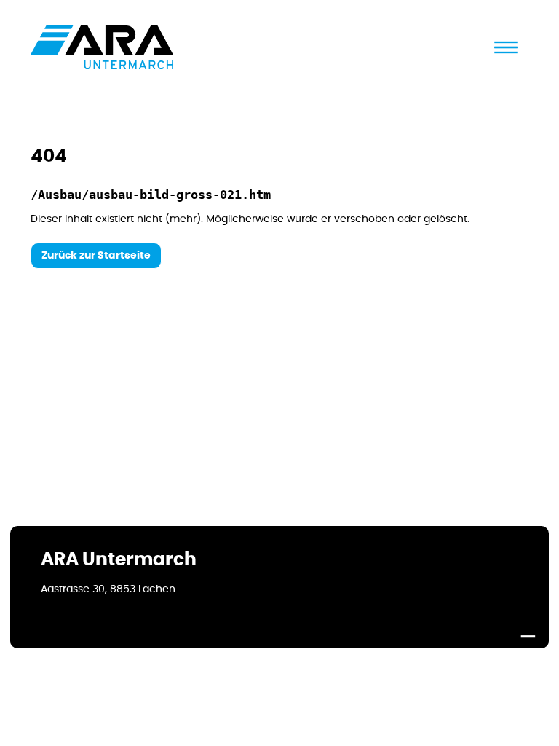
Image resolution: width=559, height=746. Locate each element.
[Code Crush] (527, 630)
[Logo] (102, 47)
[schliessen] (505, 47)
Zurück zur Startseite (96, 256)
